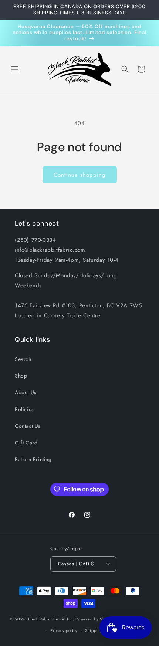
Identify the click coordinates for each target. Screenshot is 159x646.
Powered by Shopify (95, 619)
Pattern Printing (33, 459)
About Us (26, 392)
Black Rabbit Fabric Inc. (51, 619)
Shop (21, 375)
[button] (15, 69)
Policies (24, 409)
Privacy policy (64, 630)
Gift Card (26, 442)
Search (23, 359)
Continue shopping (80, 175)
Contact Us (28, 426)
